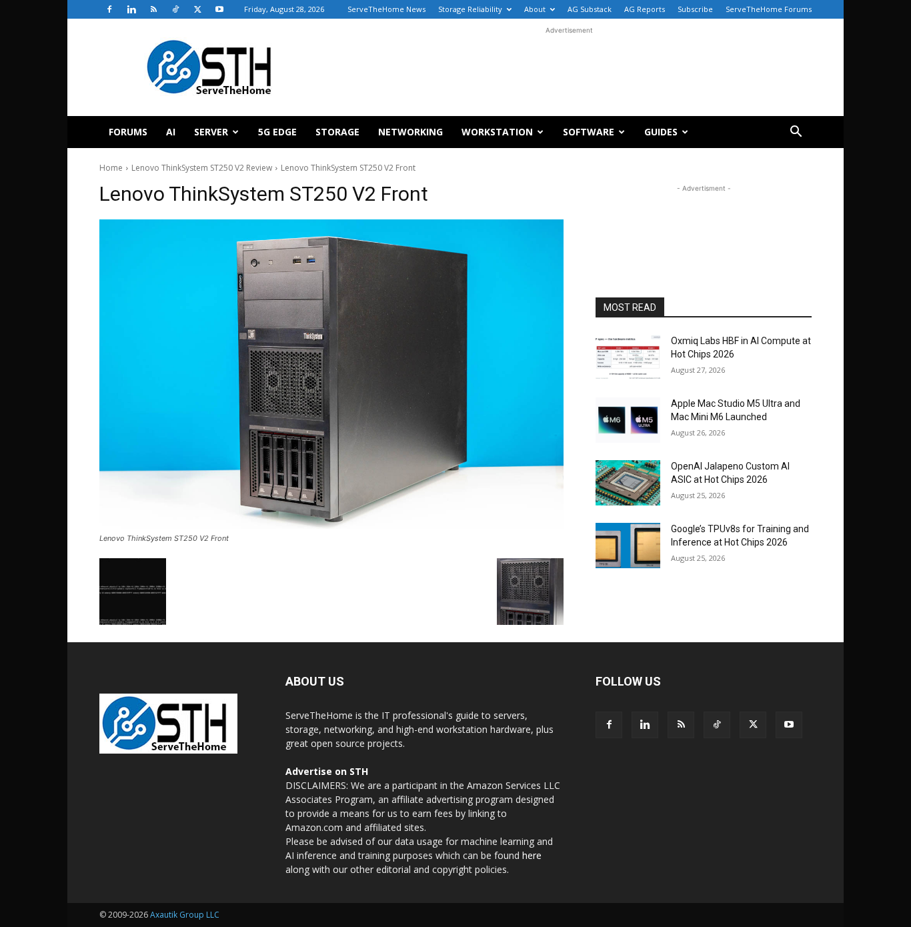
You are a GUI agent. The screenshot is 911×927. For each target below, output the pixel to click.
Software (588, 131)
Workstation (497, 131)
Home (111, 167)
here (532, 855)
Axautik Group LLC (184, 914)
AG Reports (644, 9)
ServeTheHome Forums (769, 9)
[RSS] (153, 9)
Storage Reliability (470, 9)
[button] (796, 133)
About (535, 9)
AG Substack (590, 9)
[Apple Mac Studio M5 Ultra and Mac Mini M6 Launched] (628, 420)
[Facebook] (109, 9)
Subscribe (695, 9)
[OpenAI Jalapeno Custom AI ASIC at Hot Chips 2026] (628, 483)
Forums (128, 131)
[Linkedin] (131, 9)
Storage (337, 131)
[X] (197, 9)
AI (170, 131)
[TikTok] (175, 9)
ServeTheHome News (386, 9)
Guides (661, 131)
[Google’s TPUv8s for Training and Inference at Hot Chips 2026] (628, 545)
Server (211, 131)
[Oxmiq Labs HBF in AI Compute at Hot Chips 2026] (628, 357)
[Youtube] (219, 9)
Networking (410, 131)
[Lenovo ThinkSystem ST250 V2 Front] (331, 374)
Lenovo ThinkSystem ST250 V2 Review (201, 167)
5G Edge (277, 131)
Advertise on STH (326, 771)
